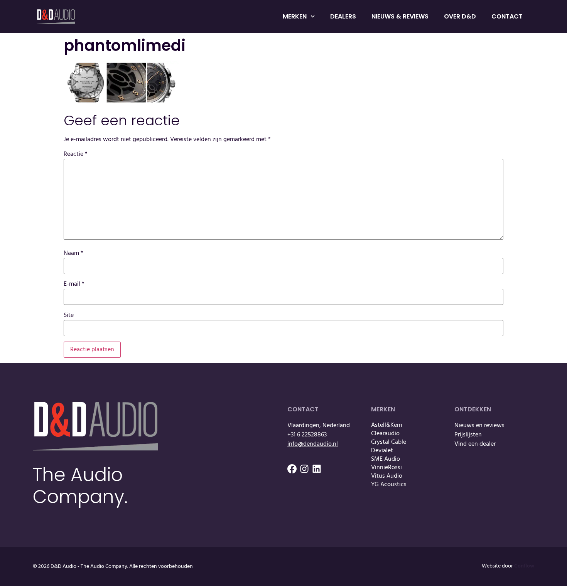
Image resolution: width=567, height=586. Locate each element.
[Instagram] (304, 468)
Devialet (382, 450)
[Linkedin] (316, 468)
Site (69, 315)
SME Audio (385, 459)
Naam (73, 253)
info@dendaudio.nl (312, 444)
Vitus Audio (386, 476)
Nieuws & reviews (400, 16)
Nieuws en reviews (479, 425)
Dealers (343, 16)
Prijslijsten (468, 435)
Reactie (76, 154)
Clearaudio (385, 433)
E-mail (74, 284)
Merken (295, 16)
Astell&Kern (386, 425)
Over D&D (460, 16)
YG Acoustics (389, 484)
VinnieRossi (386, 467)
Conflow (524, 566)
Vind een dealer (475, 444)
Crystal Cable (388, 442)
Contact (507, 16)
